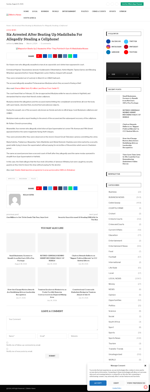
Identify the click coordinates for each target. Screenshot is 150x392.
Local (125, 273)
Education (125, 235)
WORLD (55, 11)
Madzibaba (23, 178)
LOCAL (35, 11)
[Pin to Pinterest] (55, 56)
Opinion (125, 295)
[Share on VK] (65, 56)
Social (125, 316)
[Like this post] (40, 56)
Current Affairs (125, 230)
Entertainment (125, 241)
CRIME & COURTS (99, 11)
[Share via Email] (75, 56)
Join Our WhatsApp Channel (132, 4)
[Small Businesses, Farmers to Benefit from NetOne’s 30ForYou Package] (20, 242)
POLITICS (84, 11)
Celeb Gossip (125, 203)
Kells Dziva (19, 43)
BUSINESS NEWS (125, 197)
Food (125, 251)
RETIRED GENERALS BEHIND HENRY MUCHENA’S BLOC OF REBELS (52, 258)
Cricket (125, 214)
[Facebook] (107, 4)
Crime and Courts (125, 224)
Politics (125, 305)
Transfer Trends (125, 349)
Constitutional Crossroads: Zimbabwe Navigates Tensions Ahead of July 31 (83, 292)
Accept (98, 383)
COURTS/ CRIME (125, 208)
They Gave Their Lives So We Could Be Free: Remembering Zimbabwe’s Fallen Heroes (131, 159)
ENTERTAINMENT (69, 11)
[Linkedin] (116, 4)
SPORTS (112, 11)
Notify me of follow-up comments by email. (23, 345)
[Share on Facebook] (45, 56)
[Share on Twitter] (50, 56)
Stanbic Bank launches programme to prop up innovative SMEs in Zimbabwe (45, 170)
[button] (145, 365)
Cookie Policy (116, 388)
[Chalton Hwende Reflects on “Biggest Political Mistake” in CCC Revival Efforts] (83, 242)
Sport (125, 327)
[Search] (142, 15)
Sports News (125, 338)
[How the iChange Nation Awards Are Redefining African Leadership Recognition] (20, 276)
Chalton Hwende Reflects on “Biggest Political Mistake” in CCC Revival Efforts (83, 258)
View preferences (136, 383)
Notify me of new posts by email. (19, 351)
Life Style (125, 268)
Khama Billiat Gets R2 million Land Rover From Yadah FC (37, 88)
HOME (26, 11)
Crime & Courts (125, 219)
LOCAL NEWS (125, 278)
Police (33, 178)
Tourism (125, 343)
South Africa (125, 322)
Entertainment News (125, 246)
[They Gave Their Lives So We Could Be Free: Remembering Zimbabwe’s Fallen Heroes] (113, 158)
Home (8, 25)
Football (125, 257)
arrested (11, 178)
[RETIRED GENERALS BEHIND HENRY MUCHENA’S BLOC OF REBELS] (52, 242)
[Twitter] (112, 4)
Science (125, 311)
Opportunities (125, 300)
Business (125, 192)
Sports (125, 333)
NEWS (125, 289)
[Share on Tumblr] (60, 56)
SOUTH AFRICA (30, 18)
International (125, 262)
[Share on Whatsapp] (70, 56)
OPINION (122, 11)
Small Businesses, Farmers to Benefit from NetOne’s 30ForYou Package (21, 258)
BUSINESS (45, 11)
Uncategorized (125, 354)
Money (125, 284)
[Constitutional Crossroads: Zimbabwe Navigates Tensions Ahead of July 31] (83, 276)
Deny (116, 383)
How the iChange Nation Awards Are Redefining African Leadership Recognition (21, 292)
